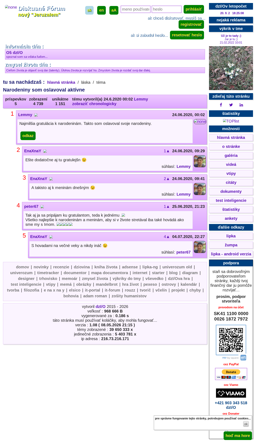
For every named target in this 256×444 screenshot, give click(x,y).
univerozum (21, 273)
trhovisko (48, 278)
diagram (190, 273)
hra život (130, 284)
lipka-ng (150, 267)
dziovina (82, 267)
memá (66, 284)
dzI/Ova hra (179, 278)
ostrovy (169, 284)
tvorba (13, 290)
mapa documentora (109, 273)
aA (113, 10)
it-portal (92, 290)
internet (140, 273)
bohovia (71, 296)
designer (26, 278)
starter (158, 273)
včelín (161, 290)
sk (89, 10)
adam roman (95, 296)
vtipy (50, 284)
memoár (69, 278)
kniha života (105, 267)
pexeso (150, 284)
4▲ (167, 236)
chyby (195, 290)
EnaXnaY (32, 151)
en (101, 10)
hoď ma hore (238, 435)
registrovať (191, 24)
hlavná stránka (61, 82)
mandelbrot (107, 284)
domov (22, 267)
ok (246, 424)
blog (173, 273)
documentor (75, 273)
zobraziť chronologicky (94, 104)
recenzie (61, 267)
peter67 (31, 206)
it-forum (112, 290)
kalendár (189, 284)
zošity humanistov (129, 296)
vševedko (154, 278)
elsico (74, 290)
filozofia (31, 290)
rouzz (130, 290)
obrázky (83, 284)
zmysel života (95, 278)
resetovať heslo (187, 35)
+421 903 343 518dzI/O (231, 405)
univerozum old (177, 267)
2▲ (167, 178)
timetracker (48, 273)
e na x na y (54, 290)
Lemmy (141, 99)
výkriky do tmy (127, 278)
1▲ (167, 151)
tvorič (145, 290)
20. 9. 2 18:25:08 (232, 13)
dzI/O (101, 306)
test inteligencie (26, 284)
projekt (178, 290)
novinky (41, 267)
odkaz (28, 135)
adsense (130, 267)
